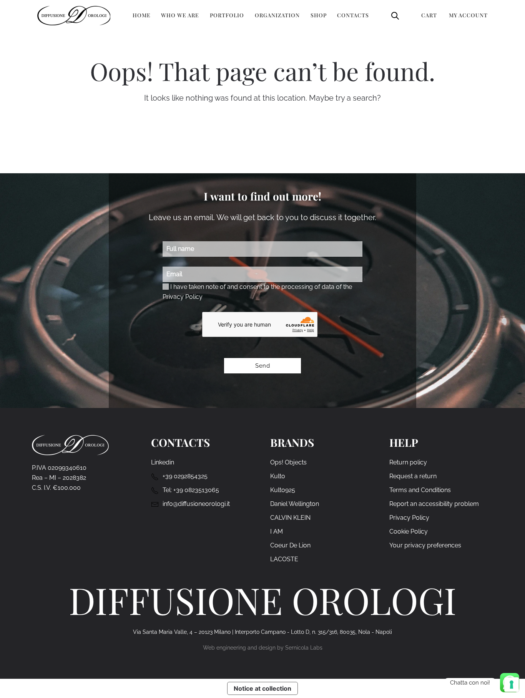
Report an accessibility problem (434, 503)
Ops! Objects (288, 462)
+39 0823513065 (196, 490)
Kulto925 (282, 490)
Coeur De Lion (290, 545)
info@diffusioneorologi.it (196, 503)
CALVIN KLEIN (290, 517)
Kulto (277, 476)
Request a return (413, 476)
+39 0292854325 (185, 476)
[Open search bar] (395, 15)
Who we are (180, 15)
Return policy (408, 462)
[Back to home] (74, 15)
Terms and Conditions (420, 490)
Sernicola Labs (303, 648)
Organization (277, 15)
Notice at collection (262, 688)
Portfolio (227, 15)
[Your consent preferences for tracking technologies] (511, 684)
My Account (468, 15)
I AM (276, 531)
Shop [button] (319, 15)
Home (142, 15)
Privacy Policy (183, 296)
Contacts (353, 15)
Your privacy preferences (425, 545)
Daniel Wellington (294, 503)
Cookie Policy (408, 531)
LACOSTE (284, 559)
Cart (429, 15)
